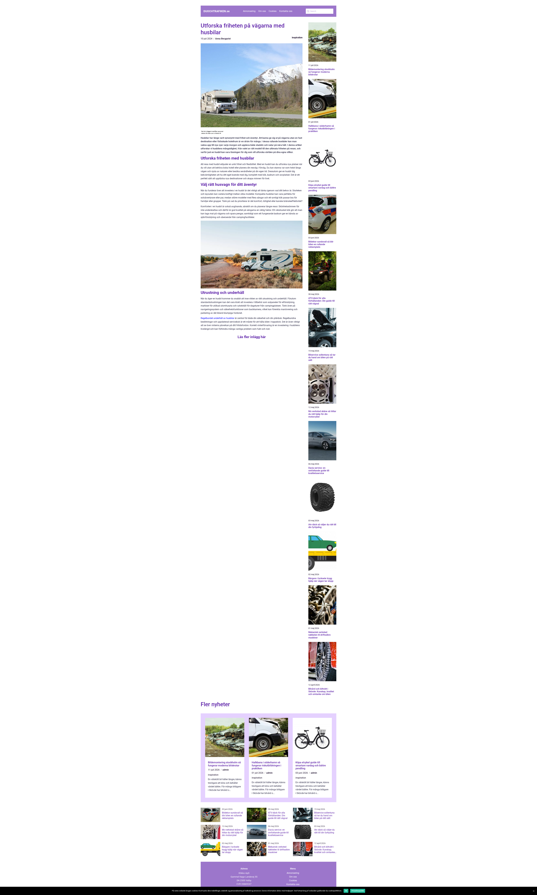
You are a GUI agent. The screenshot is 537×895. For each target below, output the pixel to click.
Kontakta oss (285, 11)
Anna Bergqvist (223, 38)
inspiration (297, 37)
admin (225, 769)
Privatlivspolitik (358, 891)
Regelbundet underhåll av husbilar (217, 318)
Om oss (262, 11)
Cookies (272, 11)
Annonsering (249, 11)
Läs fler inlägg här (252, 337)
